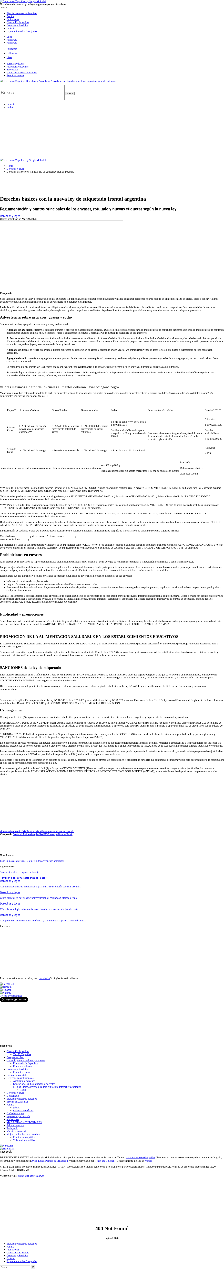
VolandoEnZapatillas (24, 1140)
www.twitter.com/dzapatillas (140, 1157)
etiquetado (69, 831)
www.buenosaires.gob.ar (31, 1175)
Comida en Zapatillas (24, 1137)
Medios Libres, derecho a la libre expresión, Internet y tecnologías (47, 1086)
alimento (4, 831)
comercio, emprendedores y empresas (26, 1060)
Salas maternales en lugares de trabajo (19, 872)
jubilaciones (13, 1119)
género (16, 1107)
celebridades (41, 831)
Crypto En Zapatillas (17, 1075)
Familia (10, 16)
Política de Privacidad (56, 1160)
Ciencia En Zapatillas (18, 22)
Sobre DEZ (13, 69)
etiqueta (60, 831)
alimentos (14, 831)
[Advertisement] (112, 134)
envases (52, 831)
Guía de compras (15, 1113)
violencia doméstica (23, 1110)
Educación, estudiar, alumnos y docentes (34, 1083)
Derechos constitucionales (20, 1078)
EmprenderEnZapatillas (25, 1063)
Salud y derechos (15, 1125)
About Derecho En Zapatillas (22, 72)
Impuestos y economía (18, 1116)
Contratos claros (21, 1072)
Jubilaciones (13, 19)
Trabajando (12, 1128)
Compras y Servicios (17, 25)
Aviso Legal (37, 1160)
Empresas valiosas (22, 1066)
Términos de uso (15, 75)
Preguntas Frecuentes (18, 66)
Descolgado (13, 1095)
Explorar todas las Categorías (22, 31)
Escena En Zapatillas (17, 1101)
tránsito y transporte (17, 1131)
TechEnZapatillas (22, 1054)
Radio (10, 107)
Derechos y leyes (10, 215)
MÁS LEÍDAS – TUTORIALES (24, 1122)
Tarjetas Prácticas (15, 63)
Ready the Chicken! (105, 1160)
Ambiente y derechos (24, 1081)
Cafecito (11, 28)
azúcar (31, 831)
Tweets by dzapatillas (11, 995)
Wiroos (148, 1160)
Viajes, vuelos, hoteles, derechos (23, 1134)
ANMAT (23, 831)
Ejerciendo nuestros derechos (22, 13)
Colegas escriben (15, 1057)
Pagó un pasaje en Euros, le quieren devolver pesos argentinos (32, 861)
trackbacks (44, 978)
